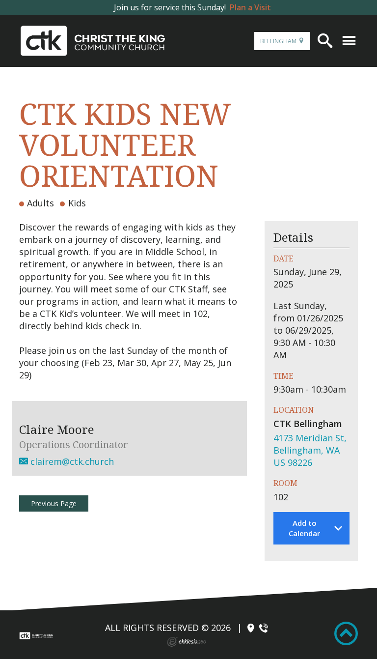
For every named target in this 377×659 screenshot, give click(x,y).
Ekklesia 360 (186, 642)
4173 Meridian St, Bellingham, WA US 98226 (310, 450)
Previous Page (54, 503)
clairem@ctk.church (71, 461)
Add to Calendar (304, 528)
